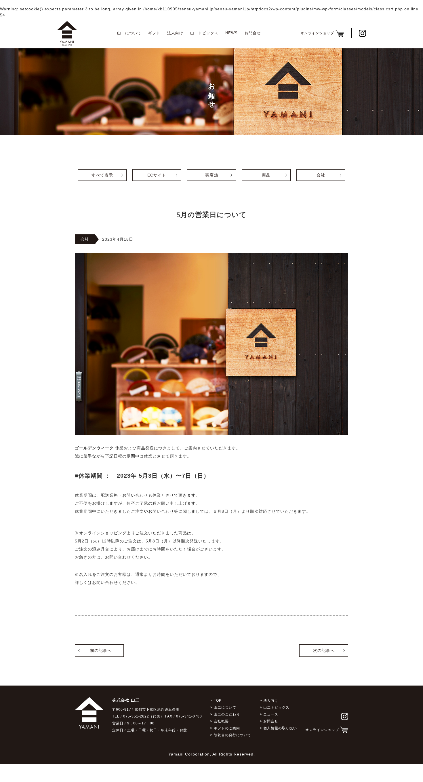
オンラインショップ (322, 730)
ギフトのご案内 (227, 728)
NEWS (231, 33)
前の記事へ (101, 650)
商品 (266, 175)
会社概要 (221, 721)
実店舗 (211, 175)
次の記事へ (324, 650)
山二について (129, 33)
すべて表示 (102, 175)
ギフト (154, 33)
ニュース (270, 714)
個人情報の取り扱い (280, 728)
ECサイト (156, 175)
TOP (218, 701)
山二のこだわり (227, 714)
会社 (321, 175)
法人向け (175, 33)
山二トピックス (204, 33)
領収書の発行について (232, 735)
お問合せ (253, 33)
